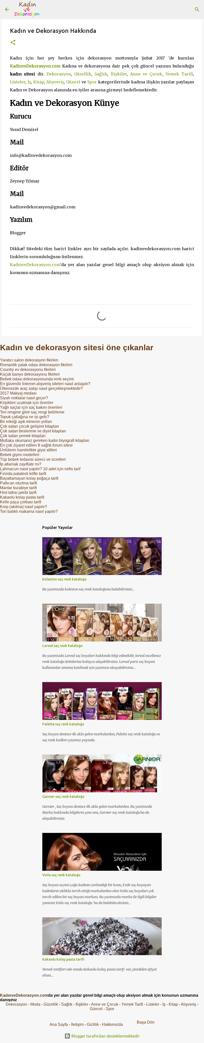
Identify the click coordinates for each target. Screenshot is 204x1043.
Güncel (73, 81)
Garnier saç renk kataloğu (63, 797)
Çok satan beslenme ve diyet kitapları (33, 431)
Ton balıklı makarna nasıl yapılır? (29, 511)
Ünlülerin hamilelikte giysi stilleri (28, 450)
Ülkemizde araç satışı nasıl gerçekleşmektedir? (41, 388)
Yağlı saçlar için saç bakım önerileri (31, 407)
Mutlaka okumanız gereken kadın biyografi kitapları (44, 440)
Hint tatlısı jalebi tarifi (18, 492)
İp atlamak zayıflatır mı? (20, 464)
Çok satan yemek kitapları (23, 436)
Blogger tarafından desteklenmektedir (105, 1036)
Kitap (38, 81)
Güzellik (82, 73)
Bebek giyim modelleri (19, 455)
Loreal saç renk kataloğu (62, 646)
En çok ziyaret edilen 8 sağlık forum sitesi (36, 445)
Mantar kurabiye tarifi (18, 488)
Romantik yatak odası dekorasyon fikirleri (36, 365)
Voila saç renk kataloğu (61, 875)
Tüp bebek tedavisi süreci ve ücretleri (33, 459)
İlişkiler (119, 73)
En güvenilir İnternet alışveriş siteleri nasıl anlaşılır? (45, 384)
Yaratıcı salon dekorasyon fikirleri (29, 360)
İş (29, 81)
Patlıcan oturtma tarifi (18, 483)
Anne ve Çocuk (146, 73)
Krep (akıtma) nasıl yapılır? (23, 507)
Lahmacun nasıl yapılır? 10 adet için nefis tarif (40, 469)
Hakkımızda (112, 1024)
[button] (13, 42)
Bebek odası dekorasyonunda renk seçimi (37, 379)
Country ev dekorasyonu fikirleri (28, 369)
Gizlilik (93, 1024)
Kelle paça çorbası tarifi (20, 502)
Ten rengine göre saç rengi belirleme (32, 412)
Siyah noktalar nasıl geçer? (24, 398)
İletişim (77, 1024)
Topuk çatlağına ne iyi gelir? (24, 417)
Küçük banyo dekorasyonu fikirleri (30, 374)
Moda (35, 1004)
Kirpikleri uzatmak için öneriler (26, 403)
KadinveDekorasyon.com (35, 65)
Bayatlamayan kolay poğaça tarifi (29, 478)
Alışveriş (55, 81)
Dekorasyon (59, 73)
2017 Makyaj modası (18, 393)
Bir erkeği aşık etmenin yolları (26, 421)
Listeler (17, 81)
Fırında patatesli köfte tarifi (23, 473)
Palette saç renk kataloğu (63, 724)
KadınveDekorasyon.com (35, 264)
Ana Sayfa (59, 1024)
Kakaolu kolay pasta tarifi (22, 497)
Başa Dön (145, 1022)
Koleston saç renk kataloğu (64, 579)
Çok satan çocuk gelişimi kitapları (29, 426)
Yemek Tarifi (179, 73)
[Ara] (48, 9)
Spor (92, 81)
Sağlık (101, 73)
